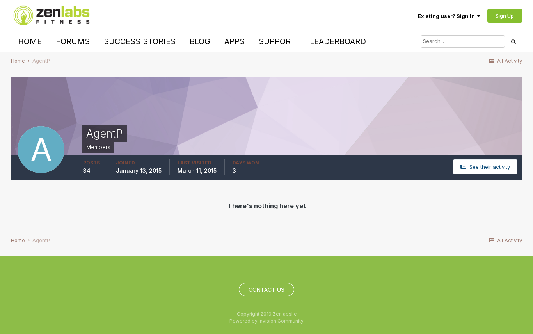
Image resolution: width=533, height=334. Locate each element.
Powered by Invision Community (266, 321)
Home (30, 41)
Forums (73, 41)
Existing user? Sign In (447, 16)
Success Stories (140, 41)
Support (277, 41)
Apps (234, 41)
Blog (200, 41)
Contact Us (266, 289)
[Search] (513, 41)
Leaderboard (338, 41)
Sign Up (505, 16)
